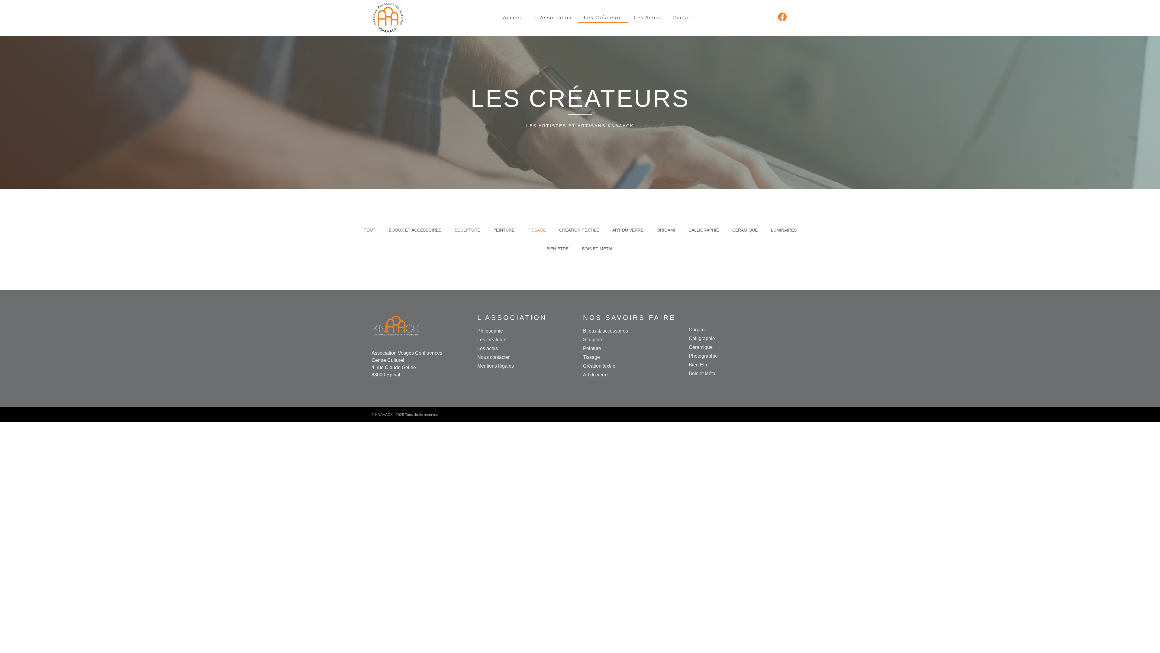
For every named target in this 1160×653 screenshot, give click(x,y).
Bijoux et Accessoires (415, 230)
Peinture (503, 230)
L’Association (553, 17)
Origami (666, 230)
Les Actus (647, 17)
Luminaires (784, 230)
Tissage (537, 230)
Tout (369, 230)
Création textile (579, 230)
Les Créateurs (603, 17)
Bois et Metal (598, 248)
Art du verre (627, 230)
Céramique (745, 230)
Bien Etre (557, 248)
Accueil (513, 17)
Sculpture (467, 230)
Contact (682, 17)
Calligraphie (703, 230)
